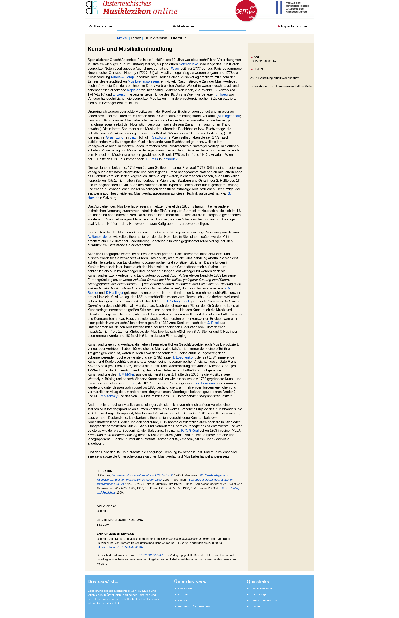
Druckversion (155, 37)
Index (136, 37)
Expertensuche (294, 26)
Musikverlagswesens (144, 81)
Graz (110, 137)
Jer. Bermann (204, 383)
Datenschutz (202, 606)
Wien (175, 68)
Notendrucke (188, 64)
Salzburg (159, 137)
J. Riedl (213, 323)
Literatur (178, 37)
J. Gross (151, 159)
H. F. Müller (125, 374)
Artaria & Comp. (123, 77)
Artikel (122, 37)
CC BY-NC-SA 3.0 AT (152, 555)
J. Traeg (221, 94)
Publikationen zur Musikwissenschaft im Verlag (281, 86)
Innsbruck (170, 159)
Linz (133, 137)
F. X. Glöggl (190, 430)
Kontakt (183, 600)
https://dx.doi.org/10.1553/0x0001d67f (120, 547)
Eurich (120, 137)
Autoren (256, 606)
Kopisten (133, 90)
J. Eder (131, 383)
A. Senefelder (98, 236)
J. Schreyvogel (177, 301)
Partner (183, 594)
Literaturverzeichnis (264, 600)
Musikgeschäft (229, 116)
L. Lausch (120, 94)
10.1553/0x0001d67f (263, 61)
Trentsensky (108, 396)
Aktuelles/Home (261, 588)
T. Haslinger (114, 293)
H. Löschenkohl (183, 357)
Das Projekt (186, 588)
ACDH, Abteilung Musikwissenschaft (274, 78)
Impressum (185, 606)
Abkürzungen (259, 594)
